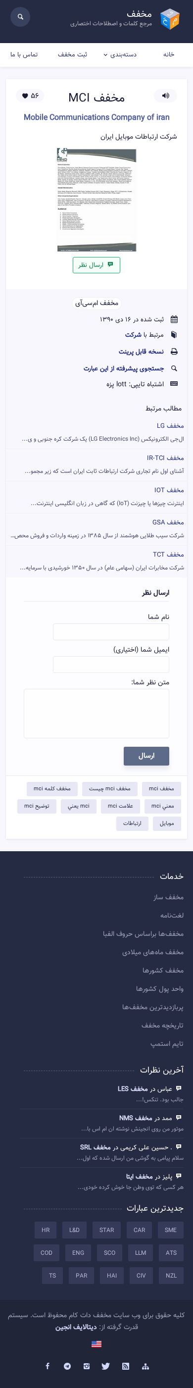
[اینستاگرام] (86, 1366)
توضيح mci (36, 806)
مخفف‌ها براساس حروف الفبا (143, 934)
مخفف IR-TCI (104, 465)
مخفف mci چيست (110, 789)
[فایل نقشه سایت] (145, 1366)
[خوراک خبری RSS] (126, 1366)
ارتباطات (132, 824)
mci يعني (79, 806)
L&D (74, 1230)
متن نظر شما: (150, 682)
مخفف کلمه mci (52, 789)
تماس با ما (24, 55)
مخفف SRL (95, 1148)
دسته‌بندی (123, 55)
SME (171, 1230)
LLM (140, 1253)
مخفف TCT (102, 561)
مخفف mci (161, 789)
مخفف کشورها (163, 971)
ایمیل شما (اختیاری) (141, 650)
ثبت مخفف (72, 55)
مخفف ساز (168, 897)
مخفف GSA (96, 529)
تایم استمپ (167, 1044)
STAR (106, 1230)
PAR (81, 1276)
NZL (171, 1276)
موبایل (167, 824)
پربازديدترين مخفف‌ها (153, 1007)
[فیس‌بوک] (47, 1366)
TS (52, 1276)
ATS (171, 1253)
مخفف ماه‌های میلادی (153, 952)
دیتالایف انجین (76, 1327)
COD (46, 1253)
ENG (78, 1253)
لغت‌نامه (172, 916)
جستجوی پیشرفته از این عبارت (124, 369)
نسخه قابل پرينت (141, 352)
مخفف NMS (135, 1119)
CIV (141, 1276)
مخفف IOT (107, 497)
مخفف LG (103, 432)
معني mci (162, 806)
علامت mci (120, 806)
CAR (139, 1230)
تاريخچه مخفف (163, 1026)
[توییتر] (106, 1366)
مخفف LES (133, 1089)
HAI (112, 1276)
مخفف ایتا (139, 1177)
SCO (109, 1253)
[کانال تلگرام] (67, 1366)
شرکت (133, 335)
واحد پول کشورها (160, 989)
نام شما (158, 617)
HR (45, 1230)
